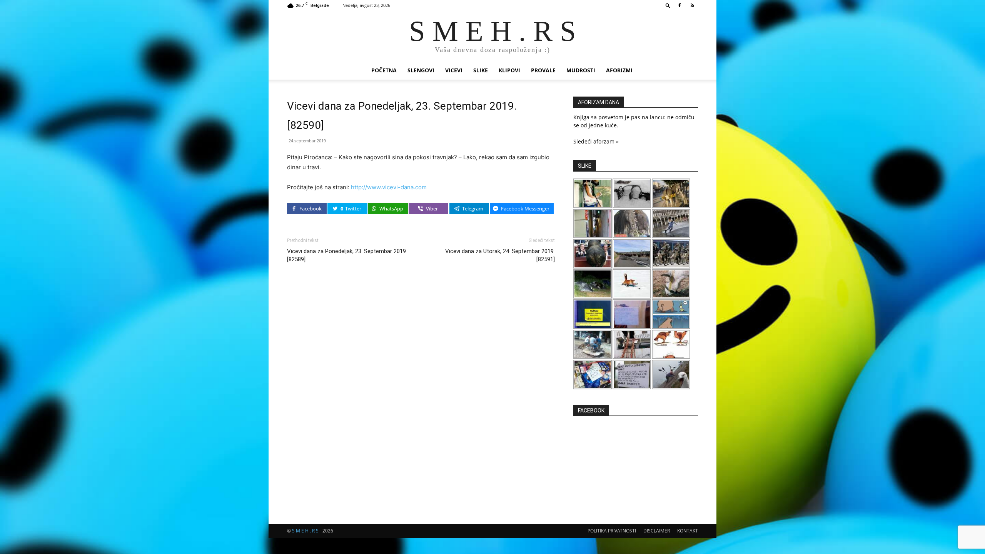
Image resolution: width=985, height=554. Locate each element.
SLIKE (480, 70)
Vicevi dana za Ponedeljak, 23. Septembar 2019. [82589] (347, 255)
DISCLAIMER (656, 530)
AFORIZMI (619, 70)
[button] (668, 5)
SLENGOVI (420, 70)
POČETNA (384, 70)
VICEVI (453, 70)
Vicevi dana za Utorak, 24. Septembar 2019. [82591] (500, 255)
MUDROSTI (580, 70)
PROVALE (543, 70)
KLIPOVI (509, 70)
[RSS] (692, 5)
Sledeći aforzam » (596, 141)
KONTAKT (687, 530)
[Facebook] (679, 5)
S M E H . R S (305, 530)
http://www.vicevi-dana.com (389, 187)
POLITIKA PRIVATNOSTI (612, 530)
